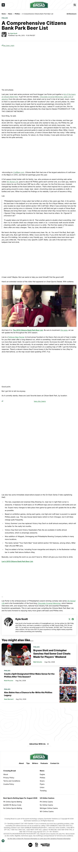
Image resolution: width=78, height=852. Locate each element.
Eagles (42, 774)
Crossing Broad (9, 771)
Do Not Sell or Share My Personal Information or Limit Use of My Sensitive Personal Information (39, 838)
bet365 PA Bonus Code (12, 805)
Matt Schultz (37, 662)
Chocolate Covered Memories (48, 603)
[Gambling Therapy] (45, 845)
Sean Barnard (8, 699)
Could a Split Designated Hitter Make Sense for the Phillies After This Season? (29, 675)
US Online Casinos (47, 798)
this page (63, 330)
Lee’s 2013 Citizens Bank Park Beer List (17, 561)
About (21, 763)
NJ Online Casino (46, 805)
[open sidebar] (3, 5)
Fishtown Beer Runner (16, 337)
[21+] (30, 845)
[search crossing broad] (74, 5)
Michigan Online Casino (49, 808)
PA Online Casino (46, 802)
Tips (28, 763)
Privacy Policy (8, 778)
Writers (35, 763)
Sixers (42, 781)
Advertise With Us (37, 744)
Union (42, 787)
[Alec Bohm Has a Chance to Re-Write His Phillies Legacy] (68, 694)
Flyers (42, 784)
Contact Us (54, 763)
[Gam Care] (36, 845)
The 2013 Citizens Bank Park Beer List (28, 330)
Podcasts (44, 763)
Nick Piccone (8, 680)
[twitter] (69, 619)
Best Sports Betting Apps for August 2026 (20, 798)
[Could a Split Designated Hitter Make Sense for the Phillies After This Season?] (68, 675)
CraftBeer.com (18, 172)
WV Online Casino (47, 811)
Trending (43, 791)
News (42, 771)
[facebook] (73, 619)
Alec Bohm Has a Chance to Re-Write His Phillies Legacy (28, 694)
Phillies (5, 18)
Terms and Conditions (11, 781)
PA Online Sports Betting (12, 802)
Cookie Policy (8, 784)
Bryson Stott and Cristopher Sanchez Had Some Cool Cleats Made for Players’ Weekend (51, 653)
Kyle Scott (13, 33)
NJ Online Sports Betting (12, 808)
